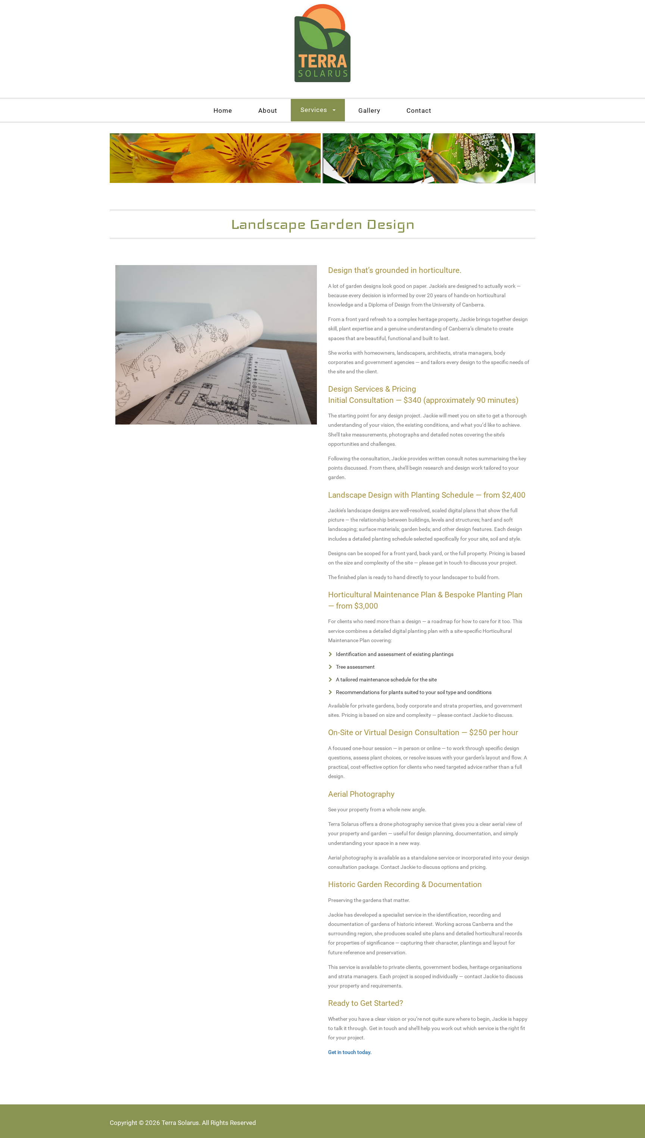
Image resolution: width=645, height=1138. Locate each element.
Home (223, 110)
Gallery (369, 110)
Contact (418, 110)
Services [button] (313, 110)
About (267, 110)
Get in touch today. (350, 1052)
